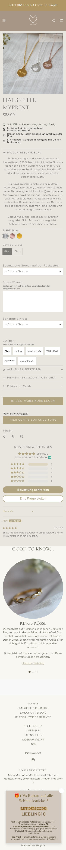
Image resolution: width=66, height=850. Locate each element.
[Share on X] (13, 437)
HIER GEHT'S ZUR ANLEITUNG (33, 420)
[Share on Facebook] (4, 437)
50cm (18, 251)
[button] (43, 38)
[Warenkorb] (61, 20)
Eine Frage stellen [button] (33, 498)
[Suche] (54, 20)
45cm (7, 251)
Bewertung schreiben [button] (33, 489)
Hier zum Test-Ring (33, 663)
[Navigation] (4, 20)
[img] (10, 528)
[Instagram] (33, 760)
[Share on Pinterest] (21, 437)
